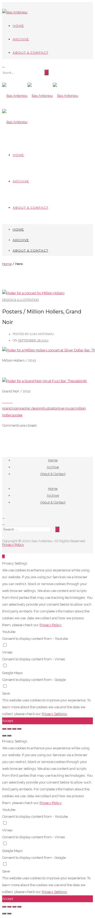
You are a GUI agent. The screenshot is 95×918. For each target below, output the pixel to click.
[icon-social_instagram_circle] (3, 523)
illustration (50, 408)
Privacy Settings (54, 714)
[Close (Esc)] (4, 729)
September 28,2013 (33, 340)
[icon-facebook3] (3, 517)
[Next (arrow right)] (9, 735)
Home (18, 26)
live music (67, 408)
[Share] (9, 729)
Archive (21, 39)
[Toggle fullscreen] (14, 729)
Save (6, 693)
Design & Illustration (20, 300)
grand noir (10, 408)
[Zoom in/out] (19, 729)
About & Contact (30, 52)
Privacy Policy (13, 545)
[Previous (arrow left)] (4, 735)
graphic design (30, 408)
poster (18, 415)
